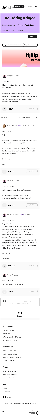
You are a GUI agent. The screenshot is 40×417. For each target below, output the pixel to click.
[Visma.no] (8, 7)
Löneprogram (6, 333)
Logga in (29, 6)
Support (5, 388)
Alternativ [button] (32, 37)
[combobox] (20, 45)
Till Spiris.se (6, 392)
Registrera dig (19, 6)
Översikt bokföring (8, 25)
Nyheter (20, 30)
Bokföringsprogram (8, 330)
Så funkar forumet (8, 378)
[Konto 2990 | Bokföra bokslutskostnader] (33, 117)
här (24, 148)
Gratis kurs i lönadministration (12, 357)
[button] (35, 76)
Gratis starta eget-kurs (10, 354)
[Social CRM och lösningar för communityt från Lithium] (33, 412)
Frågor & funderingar (26, 25)
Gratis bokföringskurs (9, 351)
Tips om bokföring (8, 30)
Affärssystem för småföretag (12, 337)
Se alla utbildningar (8, 361)
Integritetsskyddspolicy (10, 374)
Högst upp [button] (3, 411)
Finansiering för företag (10, 340)
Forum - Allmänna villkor (10, 371)
